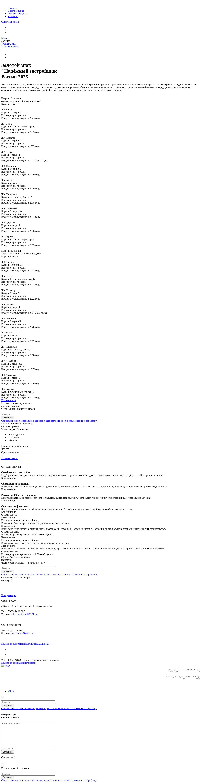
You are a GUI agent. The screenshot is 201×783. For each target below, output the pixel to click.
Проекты (12, 8)
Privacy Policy (177, 678)
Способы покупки (17, 13)
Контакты (13, 16)
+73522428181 (8, 43)
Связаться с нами (10, 21)
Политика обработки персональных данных (25, 643)
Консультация (8, 595)
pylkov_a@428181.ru (23, 633)
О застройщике (16, 10)
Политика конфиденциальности (18, 662)
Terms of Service (190, 678)
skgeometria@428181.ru (24, 614)
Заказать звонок (9, 46)
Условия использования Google (189, 673)
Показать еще (8, 400)
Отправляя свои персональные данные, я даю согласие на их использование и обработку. (49, 420)
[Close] (2, 697)
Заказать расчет (9, 458)
